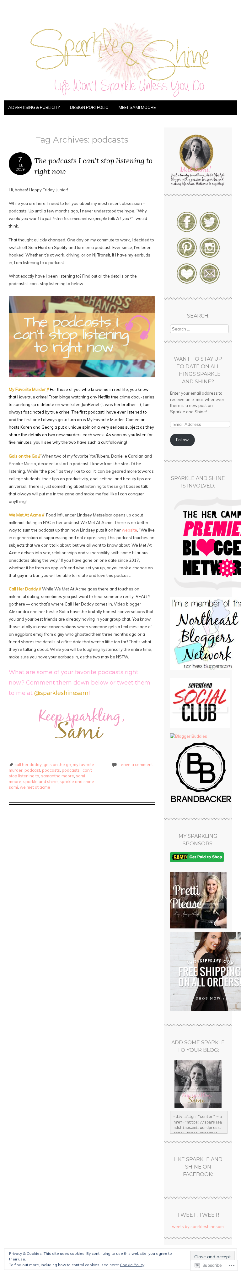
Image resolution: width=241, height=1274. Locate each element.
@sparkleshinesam (61, 693)
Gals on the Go (23, 456)
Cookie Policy (132, 1264)
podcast (32, 770)
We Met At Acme (25, 514)
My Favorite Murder (27, 389)
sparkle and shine (40, 781)
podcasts (51, 770)
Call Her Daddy (23, 588)
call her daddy (28, 764)
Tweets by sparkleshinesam (197, 1226)
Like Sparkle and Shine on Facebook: (198, 1166)
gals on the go (57, 764)
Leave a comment (136, 764)
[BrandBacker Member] (201, 802)
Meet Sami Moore (137, 107)
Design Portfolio (89, 107)
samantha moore (57, 775)
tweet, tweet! (198, 1215)
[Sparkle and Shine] (120, 96)
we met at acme (35, 787)
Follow (182, 439)
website (129, 530)
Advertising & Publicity (34, 107)
